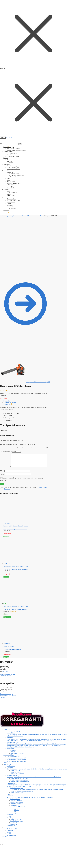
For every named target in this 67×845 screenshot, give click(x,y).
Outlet (5, 836)
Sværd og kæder (15, 805)
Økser (8, 794)
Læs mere (6, 536)
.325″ (15, 808)
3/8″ (15, 811)
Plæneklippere (11, 818)
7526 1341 (5, 671)
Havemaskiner (21, 216)
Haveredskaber (37, 734)
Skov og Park (7, 764)
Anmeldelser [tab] (7, 404)
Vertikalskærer (11, 766)
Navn (2, 470)
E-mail (2, 474)
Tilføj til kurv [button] (7, 617)
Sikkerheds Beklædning (17, 753)
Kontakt (2, 697)
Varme (9, 833)
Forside (2, 216)
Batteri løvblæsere (15, 770)
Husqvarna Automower (13, 756)
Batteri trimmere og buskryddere (19, 778)
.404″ (15, 813)
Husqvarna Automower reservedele (16, 758)
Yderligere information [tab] (9, 402)
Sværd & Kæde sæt (19, 807)
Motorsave (30, 796)
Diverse (5, 827)
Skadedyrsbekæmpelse (36, 745)
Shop (6, 216)
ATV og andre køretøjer (13, 829)
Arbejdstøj (13, 750)
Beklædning (10, 748)
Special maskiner (11, 835)
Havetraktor (13, 822)
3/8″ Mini (16, 810)
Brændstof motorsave (16, 800)
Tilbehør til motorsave (16, 803)
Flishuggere (10, 814)
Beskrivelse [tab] (6, 401)
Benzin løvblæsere (39, 216)
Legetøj (9, 832)
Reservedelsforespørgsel (6, 694)
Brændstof (10, 830)
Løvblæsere (29, 216)
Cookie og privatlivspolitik (7, 674)
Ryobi (5, 762)
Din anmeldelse (5, 467)
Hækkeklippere (36, 784)
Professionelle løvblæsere (10, 526)
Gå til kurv (33, 839)
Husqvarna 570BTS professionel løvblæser (15, 569)
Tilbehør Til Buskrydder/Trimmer (19, 781)
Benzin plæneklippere (16, 821)
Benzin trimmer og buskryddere (19, 780)
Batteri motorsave (15, 799)
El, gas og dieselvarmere (13, 731)
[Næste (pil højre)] (2, 844)
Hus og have (12, 216)
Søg (20, 143)
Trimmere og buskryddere (34, 776)
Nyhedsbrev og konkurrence (8, 695)
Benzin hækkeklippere (16, 792)
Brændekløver (11, 825)
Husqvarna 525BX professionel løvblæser (15, 609)
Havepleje (36, 739)
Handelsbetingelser (5, 675)
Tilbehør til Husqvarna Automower (16, 761)
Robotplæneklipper (8, 755)
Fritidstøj (12, 751)
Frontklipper (13, 824)
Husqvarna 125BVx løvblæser (12, 649)
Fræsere (9, 816)
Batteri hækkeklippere (36, 789)
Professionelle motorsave (17, 802)
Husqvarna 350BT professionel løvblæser (15, 529)
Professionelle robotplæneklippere (16, 759)
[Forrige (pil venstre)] (0, 844)
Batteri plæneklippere (16, 819)
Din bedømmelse (6, 451)
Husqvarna (7, 489)
